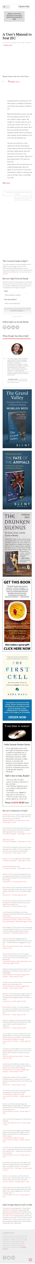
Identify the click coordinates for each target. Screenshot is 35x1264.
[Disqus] (17, 227)
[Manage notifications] (30, 1259)
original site (8, 1208)
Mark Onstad (6, 1187)
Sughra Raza (6, 839)
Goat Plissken (6, 912)
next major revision (8, 1216)
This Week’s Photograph (9, 834)
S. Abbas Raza (7, 45)
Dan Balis (22, 1214)
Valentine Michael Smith (9, 954)
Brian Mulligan (7, 927)
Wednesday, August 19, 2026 (24, 921)
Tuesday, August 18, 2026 (16, 976)
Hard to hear (6, 1085)
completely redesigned (17, 1210)
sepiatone (5, 939)
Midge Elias (6, 969)
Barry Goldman (7, 887)
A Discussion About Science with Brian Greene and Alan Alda (18, 193)
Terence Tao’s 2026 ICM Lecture (11, 1123)
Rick (4, 847)
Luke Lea (5, 1034)
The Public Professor (8, 1147)
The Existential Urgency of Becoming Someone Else (17, 961)
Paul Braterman (7, 1049)
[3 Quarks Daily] (24, 7)
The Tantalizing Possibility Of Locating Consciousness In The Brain (13, 1040)
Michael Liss (6, 859)
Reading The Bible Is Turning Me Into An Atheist (16, 820)
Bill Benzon (6, 874)
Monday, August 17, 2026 (22, 1181)
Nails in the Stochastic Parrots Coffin (13, 946)
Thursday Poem (7, 853)
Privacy (20, 316)
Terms (16, 316)
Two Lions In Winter (8, 1181)
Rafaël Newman (7, 1064)
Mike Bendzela (7, 815)
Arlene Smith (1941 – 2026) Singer (12, 1168)
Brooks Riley (6, 828)
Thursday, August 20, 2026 (19, 881)
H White (5, 1090)
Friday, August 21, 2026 (9, 822)
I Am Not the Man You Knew (10, 1111)
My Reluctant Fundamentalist (22, 199)
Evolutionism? (6, 881)
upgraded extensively (11, 1214)
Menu (7, 7)
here (8, 183)
